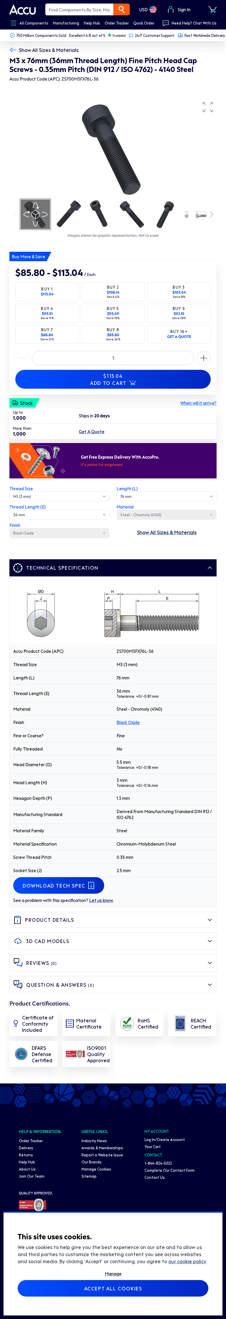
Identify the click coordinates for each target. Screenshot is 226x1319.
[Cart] (212, 9)
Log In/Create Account (164, 1139)
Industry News (94, 1140)
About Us (27, 1169)
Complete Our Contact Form (169, 1170)
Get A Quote (91, 431)
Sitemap (89, 1176)
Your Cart (152, 1146)
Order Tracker (31, 1140)
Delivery (26, 1147)
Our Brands (92, 1162)
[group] (113, 148)
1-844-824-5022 (158, 1163)
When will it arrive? (198, 403)
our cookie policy (187, 1261)
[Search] (121, 9)
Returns (26, 1155)
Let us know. (101, 900)
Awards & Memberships (102, 1147)
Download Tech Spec (54, 885)
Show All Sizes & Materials (49, 50)
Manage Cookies (96, 1169)
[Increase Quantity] (22, 358)
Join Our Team (31, 1176)
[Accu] (22, 9)
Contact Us (154, 1177)
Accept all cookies (113, 1288)
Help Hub (27, 1162)
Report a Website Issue (102, 1155)
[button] (208, 107)
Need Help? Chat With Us (194, 23)
